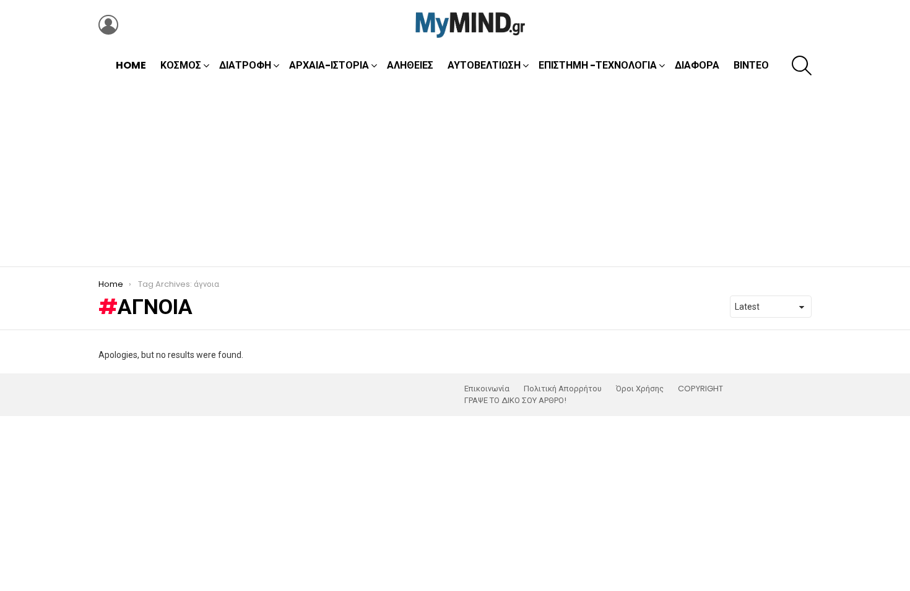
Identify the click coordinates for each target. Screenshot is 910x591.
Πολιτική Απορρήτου (563, 389)
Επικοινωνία (486, 389)
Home (131, 65)
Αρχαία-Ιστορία (329, 65)
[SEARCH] (802, 65)
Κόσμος (180, 65)
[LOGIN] (108, 24)
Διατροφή (245, 65)
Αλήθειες (410, 65)
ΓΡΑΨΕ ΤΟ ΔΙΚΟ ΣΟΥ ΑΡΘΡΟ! (515, 401)
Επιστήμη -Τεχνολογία (598, 65)
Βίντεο (751, 65)
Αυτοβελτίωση (484, 65)
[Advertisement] (455, 173)
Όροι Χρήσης (640, 389)
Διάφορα (697, 65)
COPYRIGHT (700, 389)
